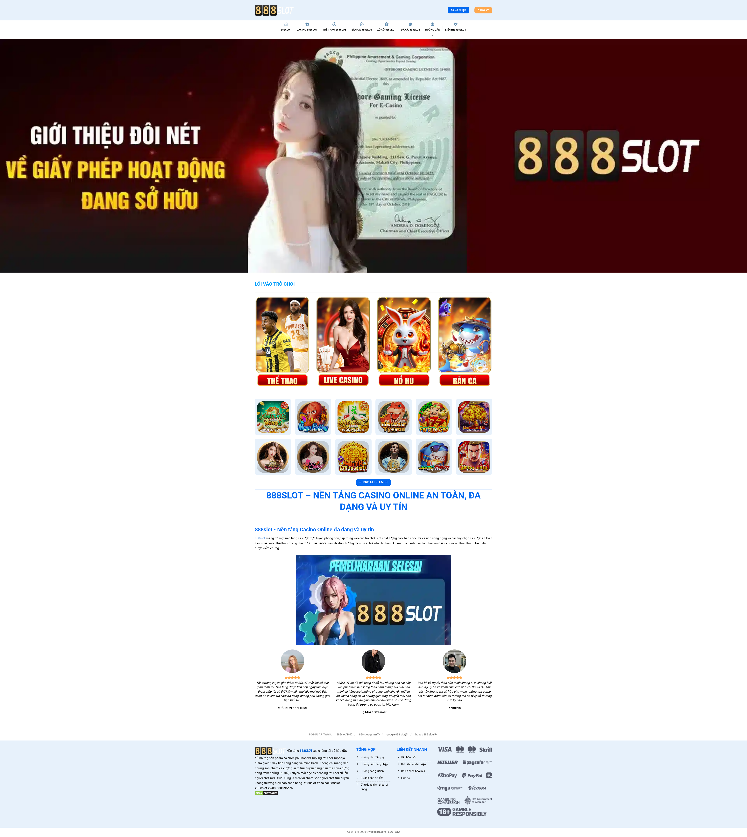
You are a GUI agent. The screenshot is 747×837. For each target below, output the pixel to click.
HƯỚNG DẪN (432, 29)
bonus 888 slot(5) (426, 734)
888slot (260, 538)
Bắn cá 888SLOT (362, 29)
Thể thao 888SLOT (334, 29)
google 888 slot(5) (398, 734)
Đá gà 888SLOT (410, 29)
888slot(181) (344, 734)
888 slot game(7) (369, 734)
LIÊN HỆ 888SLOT (455, 29)
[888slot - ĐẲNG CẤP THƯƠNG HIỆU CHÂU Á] (274, 10)
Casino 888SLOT (307, 29)
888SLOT (286, 29)
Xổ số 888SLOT (386, 29)
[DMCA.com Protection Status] (266, 793)
